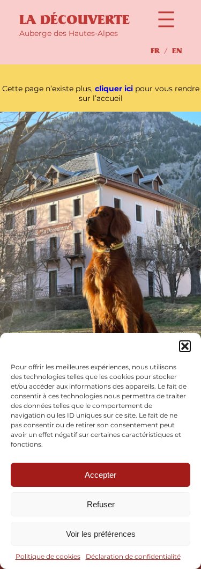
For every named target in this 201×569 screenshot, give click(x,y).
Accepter (100, 474)
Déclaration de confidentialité (133, 556)
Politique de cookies (48, 556)
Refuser (101, 504)
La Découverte (74, 20)
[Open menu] (166, 19)
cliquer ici (114, 88)
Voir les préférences (101, 533)
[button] (185, 346)
